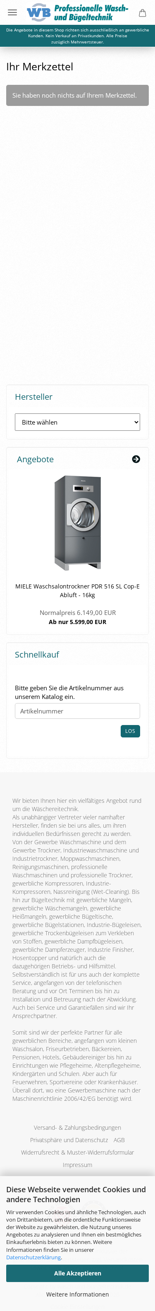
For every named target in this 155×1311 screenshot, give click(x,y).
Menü (12, 12)
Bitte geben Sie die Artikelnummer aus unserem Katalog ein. (69, 692)
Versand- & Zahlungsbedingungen (77, 1127)
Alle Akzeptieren (77, 1273)
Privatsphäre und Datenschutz (69, 1140)
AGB (119, 1140)
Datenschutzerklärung (33, 1257)
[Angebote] (136, 460)
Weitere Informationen (77, 1294)
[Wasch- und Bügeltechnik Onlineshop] (77, 12)
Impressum (77, 1165)
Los (130, 731)
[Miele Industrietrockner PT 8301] (78, 523)
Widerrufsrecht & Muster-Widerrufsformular (77, 1152)
